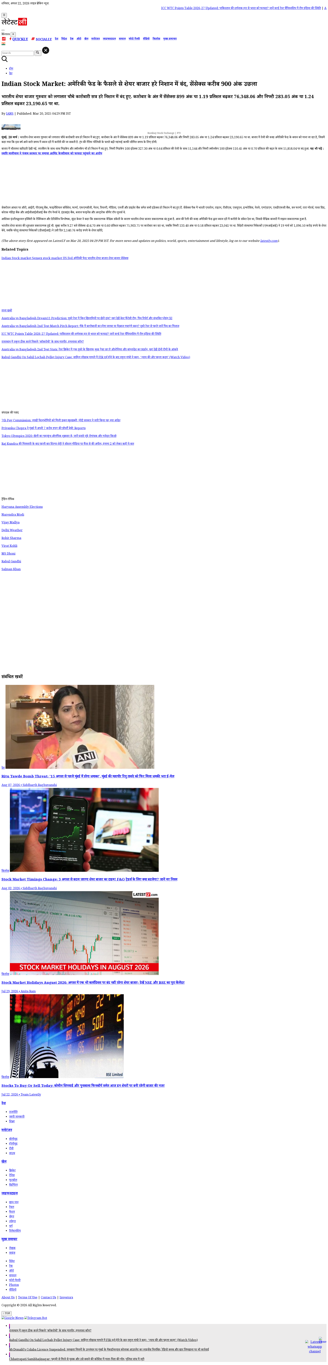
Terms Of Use (27, 1298)
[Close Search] (45, 50)
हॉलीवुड (13, 1144)
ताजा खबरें (7, 311)
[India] (4, 45)
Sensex (37, 258)
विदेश (64, 39)
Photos (14, 1285)
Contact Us (48, 1298)
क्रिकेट (12, 1171)
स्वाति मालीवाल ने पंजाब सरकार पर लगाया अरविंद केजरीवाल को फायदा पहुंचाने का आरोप (52, 154)
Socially (44, 39)
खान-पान (13, 1202)
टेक (71, 39)
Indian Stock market (17, 258)
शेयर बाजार (115, 258)
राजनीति (13, 1112)
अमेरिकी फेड (80, 258)
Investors (66, 1298)
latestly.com (269, 241)
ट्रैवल (11, 1207)
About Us (8, 1298)
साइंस (12, 1253)
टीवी (11, 1149)
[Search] (3, 30)
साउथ (12, 1153)
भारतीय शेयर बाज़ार (98, 258)
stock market (53, 258)
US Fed (68, 258)
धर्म (11, 1226)
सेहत (11, 1217)
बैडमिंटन (13, 1185)
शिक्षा (12, 1122)
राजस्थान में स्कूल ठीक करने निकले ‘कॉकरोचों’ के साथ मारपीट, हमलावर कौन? (50, 1331)
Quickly (20, 39)
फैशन (12, 1212)
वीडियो (146, 39)
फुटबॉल (13, 1180)
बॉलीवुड (13, 1139)
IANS (9, 114)
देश (56, 39)
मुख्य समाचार (170, 39)
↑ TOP (6, 1314)
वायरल (122, 39)
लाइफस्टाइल (109, 39)
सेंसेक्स (124, 258)
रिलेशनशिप (15, 1231)
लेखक (12, 1248)
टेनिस (12, 1175)
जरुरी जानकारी (16, 1117)
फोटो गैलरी (134, 39)
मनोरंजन (95, 39)
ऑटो (78, 39)
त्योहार (12, 1221)
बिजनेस (156, 39)
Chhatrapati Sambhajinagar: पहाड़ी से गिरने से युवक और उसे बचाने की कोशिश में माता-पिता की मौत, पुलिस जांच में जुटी (76, 1359)
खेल (86, 39)
